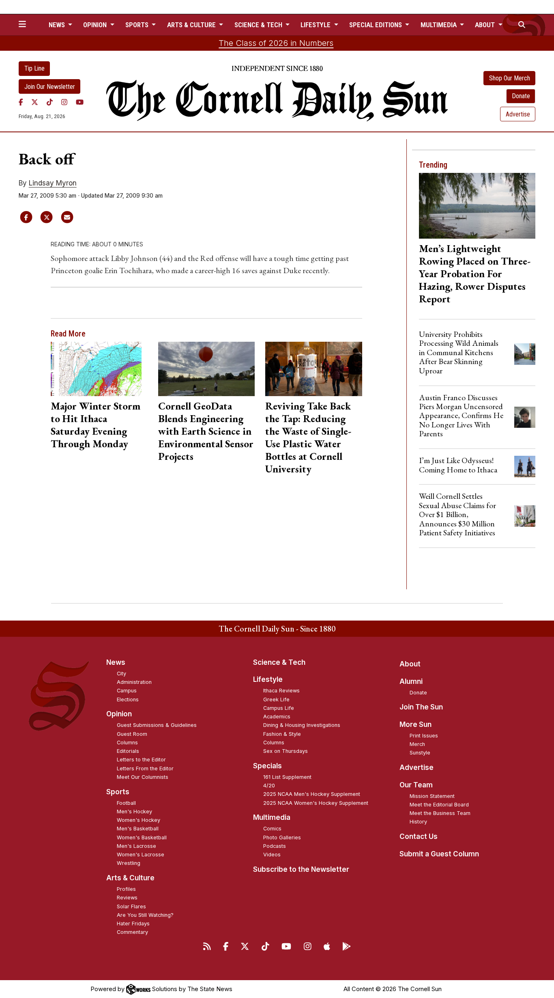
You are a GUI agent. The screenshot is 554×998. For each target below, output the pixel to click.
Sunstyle (420, 753)
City (121, 673)
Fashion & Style (282, 734)
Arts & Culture (130, 878)
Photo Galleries (282, 837)
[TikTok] (50, 102)
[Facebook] (21, 102)
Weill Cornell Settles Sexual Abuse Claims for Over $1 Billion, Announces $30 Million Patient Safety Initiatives (457, 514)
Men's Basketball (138, 829)
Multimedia (271, 817)
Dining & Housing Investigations (301, 725)
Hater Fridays (133, 923)
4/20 (269, 785)
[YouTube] (80, 102)
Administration (134, 682)
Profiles (126, 889)
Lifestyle (268, 679)
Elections (128, 699)
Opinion (119, 714)
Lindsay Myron (53, 183)
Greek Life (276, 699)
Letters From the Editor (145, 768)
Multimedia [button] (439, 25)
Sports (117, 792)
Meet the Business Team (440, 813)
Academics (276, 716)
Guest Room (132, 734)
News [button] (58, 25)
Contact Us (418, 836)
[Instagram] (64, 102)
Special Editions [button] (376, 25)
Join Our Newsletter (49, 87)
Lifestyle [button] (316, 25)
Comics (272, 829)
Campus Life (278, 708)
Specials (267, 766)
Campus (127, 691)
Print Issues (424, 736)
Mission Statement (432, 796)
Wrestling (128, 863)
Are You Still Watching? (145, 915)
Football (126, 803)
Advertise (518, 114)
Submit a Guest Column (439, 854)
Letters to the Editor (141, 760)
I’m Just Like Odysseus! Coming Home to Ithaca (458, 464)
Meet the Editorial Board (439, 805)
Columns (127, 742)
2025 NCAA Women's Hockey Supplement (315, 803)
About (410, 664)
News (115, 662)
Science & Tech (279, 662)
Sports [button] (137, 25)
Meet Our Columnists (142, 777)
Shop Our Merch (509, 78)
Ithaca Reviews (281, 691)
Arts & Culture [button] (192, 25)
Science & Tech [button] (259, 25)
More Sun (415, 724)
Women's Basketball (142, 837)
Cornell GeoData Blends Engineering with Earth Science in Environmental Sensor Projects (205, 431)
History (418, 822)
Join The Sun (421, 707)
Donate (521, 96)
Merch (417, 744)
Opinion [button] (95, 25)
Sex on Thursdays (285, 751)
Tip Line (34, 68)
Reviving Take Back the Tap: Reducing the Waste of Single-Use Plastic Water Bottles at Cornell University (308, 437)
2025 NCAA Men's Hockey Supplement (311, 794)
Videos (272, 854)
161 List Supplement (287, 777)
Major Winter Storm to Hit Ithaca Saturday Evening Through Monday (95, 424)
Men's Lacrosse (136, 846)
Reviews (127, 898)
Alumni (411, 681)
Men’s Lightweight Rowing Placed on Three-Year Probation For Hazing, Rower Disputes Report (474, 273)
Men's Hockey (134, 811)
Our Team (416, 785)
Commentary (132, 932)
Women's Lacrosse (140, 854)
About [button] (485, 25)
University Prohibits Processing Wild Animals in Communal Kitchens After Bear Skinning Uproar (458, 352)
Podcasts (274, 846)
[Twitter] (34, 102)
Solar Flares (131, 906)
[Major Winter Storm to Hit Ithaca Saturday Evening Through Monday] (99, 369)
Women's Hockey (138, 820)
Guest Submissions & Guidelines (157, 725)
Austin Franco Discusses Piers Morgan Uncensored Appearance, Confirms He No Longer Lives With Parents (461, 415)
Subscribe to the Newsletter (301, 869)
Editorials (128, 751)
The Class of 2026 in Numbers (276, 43)
